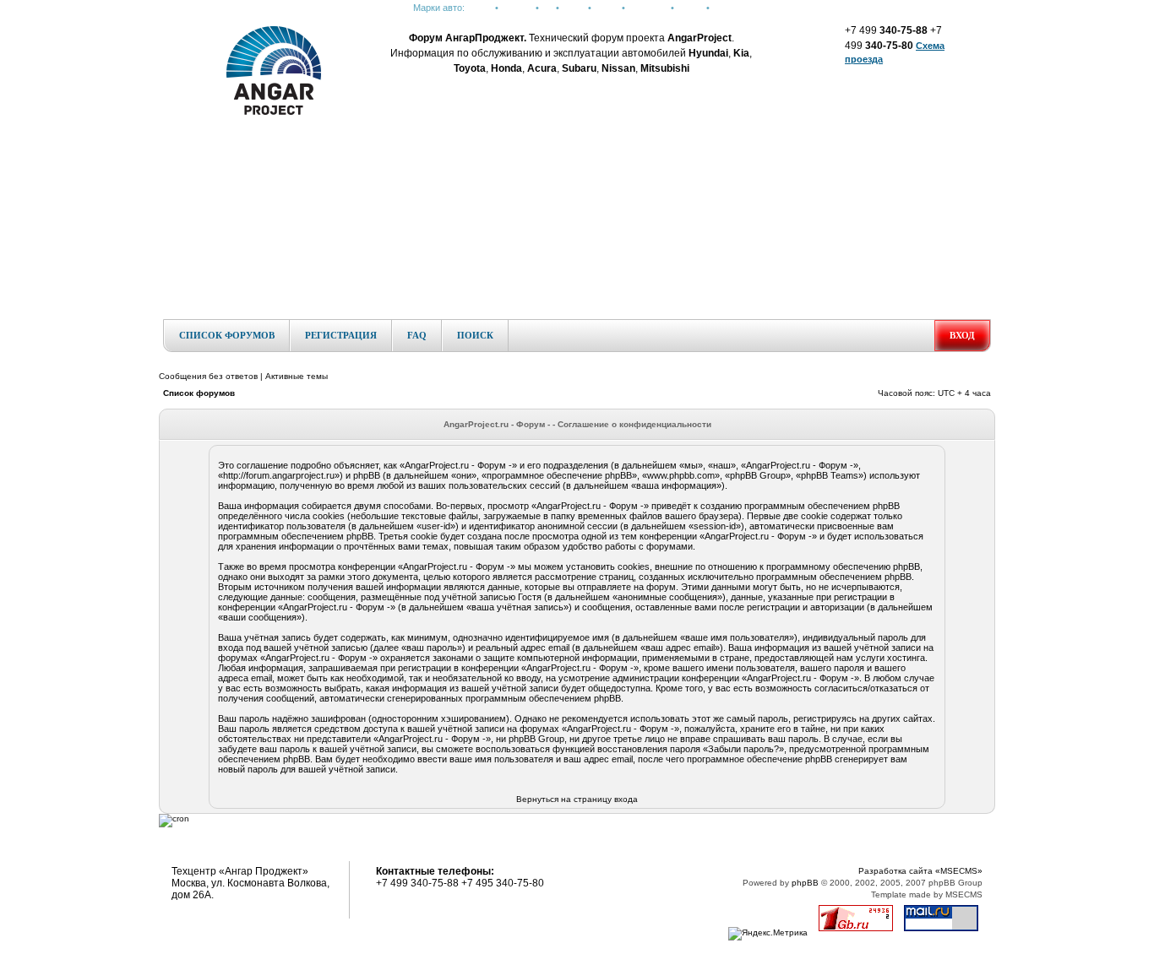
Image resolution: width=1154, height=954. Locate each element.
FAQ (417, 335)
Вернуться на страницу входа (577, 799)
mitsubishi (648, 8)
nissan (690, 8)
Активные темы (296, 376)
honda (480, 8)
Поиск (475, 335)
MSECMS (964, 894)
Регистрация (341, 335)
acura (573, 8)
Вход (962, 335)
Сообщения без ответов (208, 376)
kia (547, 8)
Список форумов (227, 335)
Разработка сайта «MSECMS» (920, 870)
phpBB (805, 882)
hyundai (517, 8)
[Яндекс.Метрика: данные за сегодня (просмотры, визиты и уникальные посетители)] (768, 934)
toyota (606, 8)
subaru (726, 8)
